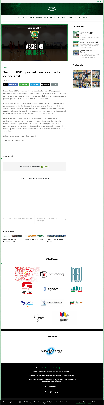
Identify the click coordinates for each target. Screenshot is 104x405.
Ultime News (78, 26)
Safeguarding (83, 17)
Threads (46, 84)
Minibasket (48, 17)
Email (55, 84)
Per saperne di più (80, 403)
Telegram (36, 84)
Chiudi (89, 403)
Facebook (14, 84)
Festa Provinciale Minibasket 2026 (9, 241)
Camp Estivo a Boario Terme (88, 51)
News (18, 17)
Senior (56, 17)
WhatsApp (25, 84)
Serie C (24, 17)
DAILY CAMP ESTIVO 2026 (34, 240)
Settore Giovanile (35, 17)
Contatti (72, 17)
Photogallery (78, 65)
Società (64, 17)
